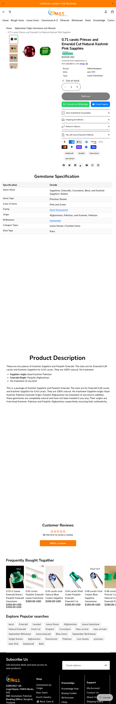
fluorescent (51, 638)
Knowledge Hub (70, 688)
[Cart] (112, 11)
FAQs (64, 702)
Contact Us (93, 692)
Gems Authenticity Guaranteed (78, 113)
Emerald (23, 624)
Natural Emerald (17, 629)
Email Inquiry (102, 104)
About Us (92, 697)
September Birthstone (84, 633)
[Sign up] (105, 665)
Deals (88, 20)
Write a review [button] (58, 543)
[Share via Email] (87, 165)
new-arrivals (100, 629)
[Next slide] (112, 3)
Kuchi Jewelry (43, 697)
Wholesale (77, 20)
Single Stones (16, 638)
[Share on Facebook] (64, 165)
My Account (93, 688)
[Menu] (3, 11)
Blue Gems (61, 633)
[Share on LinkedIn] (75, 165)
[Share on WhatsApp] (92, 165)
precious (98, 638)
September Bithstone (20, 633)
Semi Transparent (59, 209)
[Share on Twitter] (69, 165)
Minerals (64, 20)
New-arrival (94, 153)
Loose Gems (32, 20)
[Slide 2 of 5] (14, 49)
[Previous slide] (3, 3)
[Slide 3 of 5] (14, 58)
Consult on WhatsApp (77, 104)
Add (41, 583)
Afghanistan (70, 624)
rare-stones (69, 158)
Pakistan (67, 638)
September (55, 220)
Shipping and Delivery (74, 119)
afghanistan (34, 638)
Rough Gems (17, 20)
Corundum (65, 629)
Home (5, 20)
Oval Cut (35, 629)
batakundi (69, 153)
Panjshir (50, 629)
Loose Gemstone (90, 624)
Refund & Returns (73, 126)
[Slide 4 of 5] (14, 67)
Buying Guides (69, 693)
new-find (13, 643)
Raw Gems (42, 692)
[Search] (10, 11)
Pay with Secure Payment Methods (79, 135)
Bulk (41, 643)
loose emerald (43, 633)
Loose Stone (52, 624)
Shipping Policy (95, 701)
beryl (11, 624)
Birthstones (67, 697)
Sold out (85, 96)
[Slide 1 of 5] (14, 39)
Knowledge (99, 20)
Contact (111, 20)
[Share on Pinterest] (81, 165)
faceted (81, 153)
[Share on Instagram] (98, 165)
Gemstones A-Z (49, 20)
